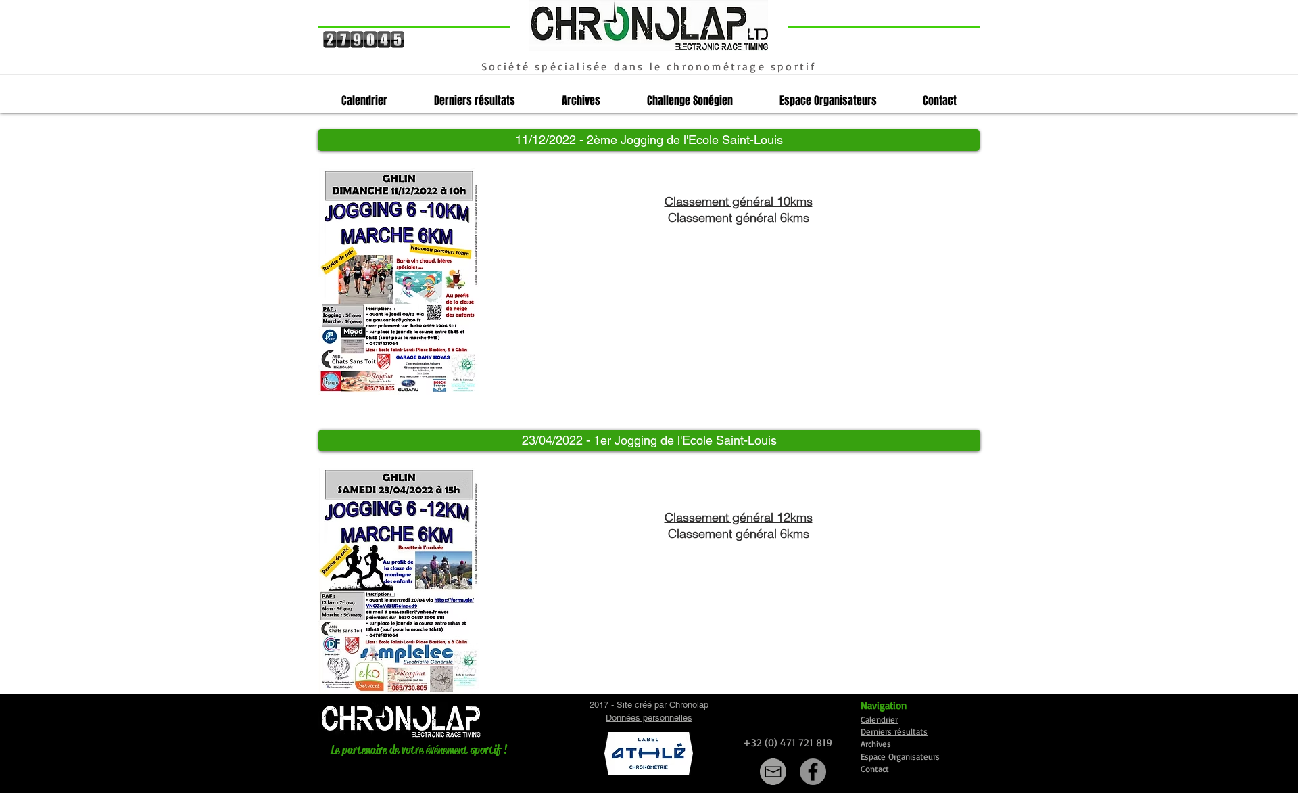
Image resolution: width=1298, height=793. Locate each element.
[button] (649, 140)
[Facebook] (813, 771)
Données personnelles (649, 717)
